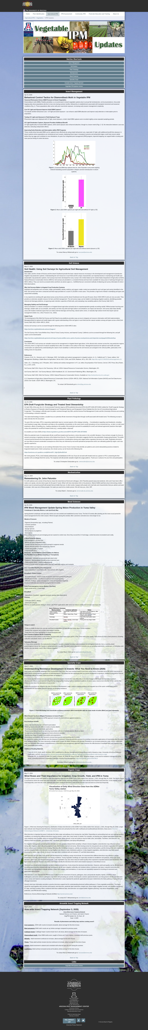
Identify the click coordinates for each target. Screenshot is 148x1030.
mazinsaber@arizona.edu (83, 652)
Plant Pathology (74, 69)
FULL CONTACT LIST (69, 1021)
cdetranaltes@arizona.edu (87, 461)
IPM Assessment (66, 14)
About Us (116, 14)
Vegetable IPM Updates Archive (74, 86)
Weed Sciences (74, 76)
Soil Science (74, 66)
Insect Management (74, 63)
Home (28, 14)
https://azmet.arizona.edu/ (65, 894)
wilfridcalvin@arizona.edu (83, 762)
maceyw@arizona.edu (85, 252)
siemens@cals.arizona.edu (84, 491)
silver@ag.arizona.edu (84, 384)
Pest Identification (38, 14)
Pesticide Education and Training (99, 14)
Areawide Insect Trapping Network (74, 83)
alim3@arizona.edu (85, 897)
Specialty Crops (74, 79)
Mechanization (74, 73)
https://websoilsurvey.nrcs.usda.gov (98, 375)
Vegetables (39, 18)
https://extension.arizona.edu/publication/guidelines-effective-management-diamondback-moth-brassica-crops (74, 754)
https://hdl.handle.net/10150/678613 (87, 758)
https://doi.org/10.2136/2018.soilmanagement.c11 (107, 359)
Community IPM (80, 14)
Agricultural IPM (53, 14)
